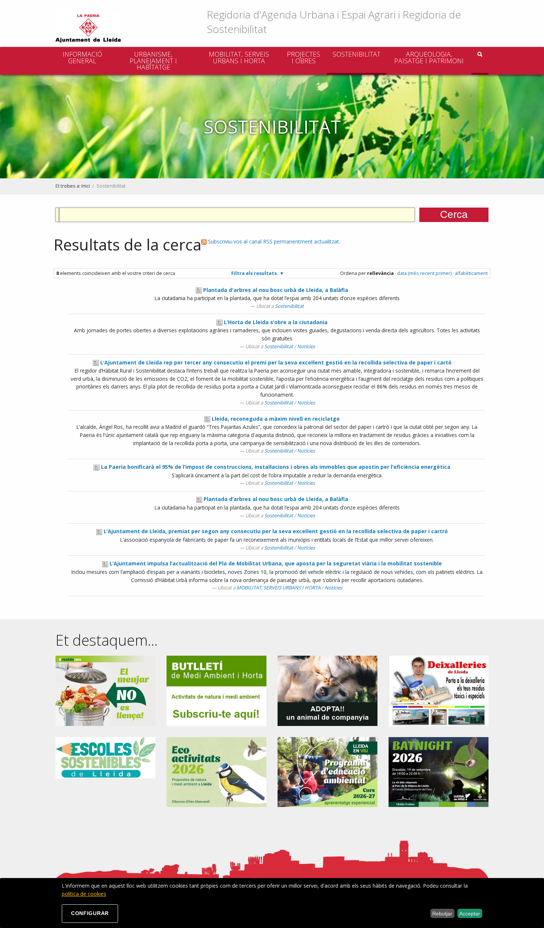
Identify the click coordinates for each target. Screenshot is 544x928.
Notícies (306, 346)
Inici (85, 186)
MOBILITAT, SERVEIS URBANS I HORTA (239, 57)
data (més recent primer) (424, 273)
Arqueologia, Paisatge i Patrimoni (429, 57)
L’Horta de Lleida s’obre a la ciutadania (276, 322)
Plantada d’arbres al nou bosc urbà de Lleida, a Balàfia (276, 498)
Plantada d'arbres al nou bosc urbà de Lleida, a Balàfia (275, 289)
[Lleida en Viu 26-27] (327, 771)
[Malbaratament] (105, 689)
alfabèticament (471, 273)
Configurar (90, 913)
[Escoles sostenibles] (105, 757)
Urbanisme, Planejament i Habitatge (153, 60)
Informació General (82, 57)
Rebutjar (442, 914)
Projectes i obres (303, 57)
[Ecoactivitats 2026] (216, 771)
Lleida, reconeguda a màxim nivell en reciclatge (276, 418)
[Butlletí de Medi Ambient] (216, 689)
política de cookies (84, 893)
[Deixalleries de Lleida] (438, 689)
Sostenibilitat (356, 54)
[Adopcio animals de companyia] (327, 689)
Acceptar (469, 914)
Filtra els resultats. (254, 273)
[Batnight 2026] (438, 771)
